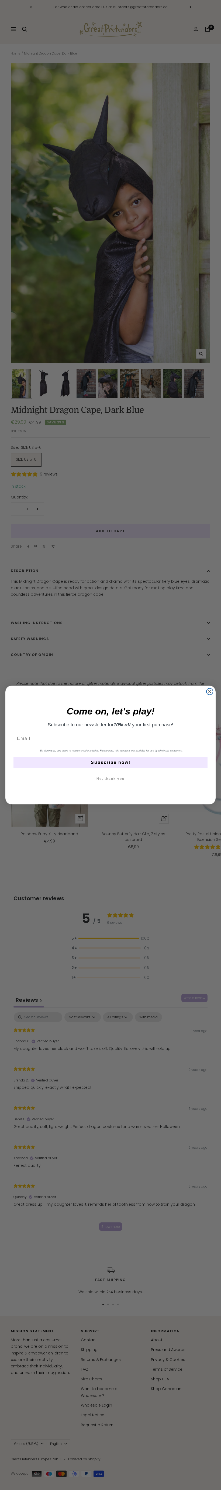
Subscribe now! (110, 762)
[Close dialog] (209, 691)
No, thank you (110, 779)
